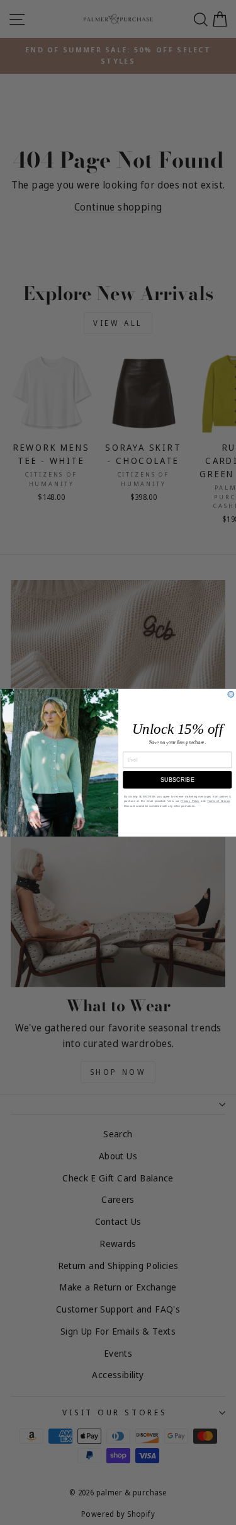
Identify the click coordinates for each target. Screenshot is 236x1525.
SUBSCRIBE (177, 780)
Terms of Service (218, 801)
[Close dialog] (231, 694)
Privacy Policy (190, 801)
